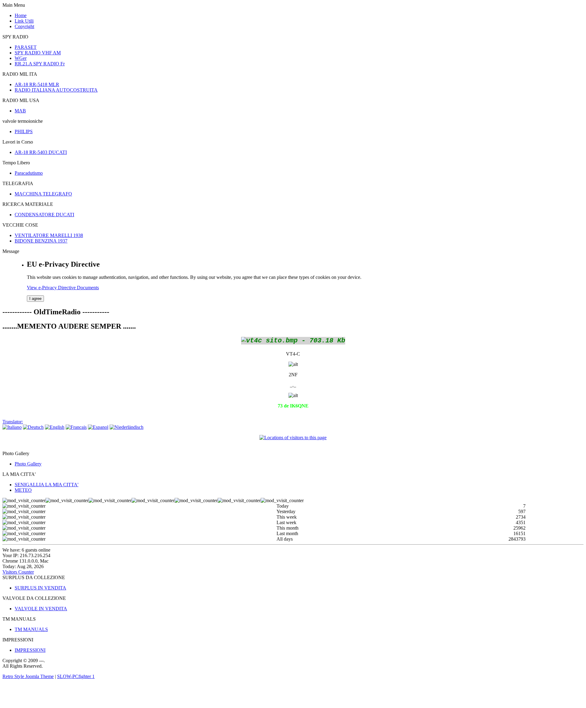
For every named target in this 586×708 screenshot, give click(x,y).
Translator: (12, 421)
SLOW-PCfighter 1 (76, 676)
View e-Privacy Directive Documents (63, 287)
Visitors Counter (18, 572)
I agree (35, 298)
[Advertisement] (73, 694)
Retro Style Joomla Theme (28, 676)
